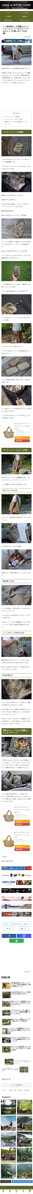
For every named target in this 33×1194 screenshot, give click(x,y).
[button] (29, 563)
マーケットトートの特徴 (12, 116)
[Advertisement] (16, 97)
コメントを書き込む (16, 1085)
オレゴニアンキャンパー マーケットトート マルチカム (22, 426)
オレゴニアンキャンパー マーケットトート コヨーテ (22, 835)
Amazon (18, 437)
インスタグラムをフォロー (22, 1181)
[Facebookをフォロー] (9, 936)
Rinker (21, 430)
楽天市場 (18, 440)
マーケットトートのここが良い (14, 119)
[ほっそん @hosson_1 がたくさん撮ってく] (8, 1123)
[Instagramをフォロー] (24, 936)
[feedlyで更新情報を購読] (16, 941)
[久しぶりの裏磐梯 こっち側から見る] (8, 1107)
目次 (14, 113)
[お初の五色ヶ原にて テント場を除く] (8, 1139)
